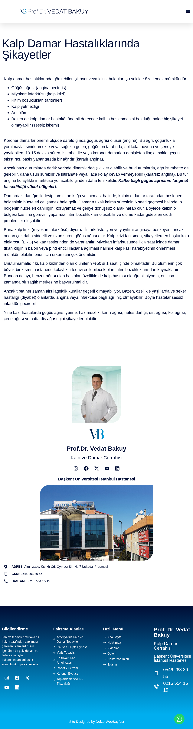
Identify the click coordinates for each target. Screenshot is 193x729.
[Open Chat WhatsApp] (179, 719)
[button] (188, 11)
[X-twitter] (96, 468)
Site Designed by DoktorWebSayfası (96, 722)
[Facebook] (86, 468)
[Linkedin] (117, 468)
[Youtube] (107, 468)
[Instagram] (75, 468)
